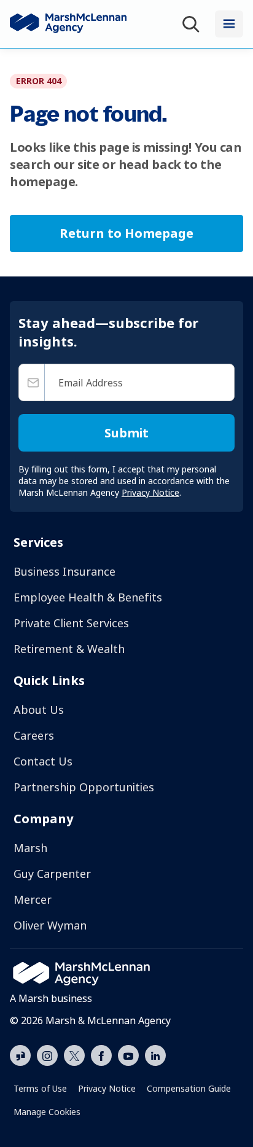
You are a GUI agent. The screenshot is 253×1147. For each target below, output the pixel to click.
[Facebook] (101, 1054)
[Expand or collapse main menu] (229, 23)
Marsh (30, 847)
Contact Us (43, 761)
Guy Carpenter (52, 873)
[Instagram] (47, 1056)
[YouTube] (128, 1054)
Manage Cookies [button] (47, 1112)
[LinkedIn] (155, 1054)
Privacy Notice (107, 1088)
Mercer (33, 899)
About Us (39, 709)
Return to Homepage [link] (126, 233)
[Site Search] (193, 24)
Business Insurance (64, 571)
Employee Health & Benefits (88, 597)
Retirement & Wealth (69, 648)
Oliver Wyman (50, 925)
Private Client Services (71, 623)
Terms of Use (40, 1088)
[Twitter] (74, 1054)
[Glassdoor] (20, 1056)
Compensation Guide (189, 1088)
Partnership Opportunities (84, 787)
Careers (34, 735)
